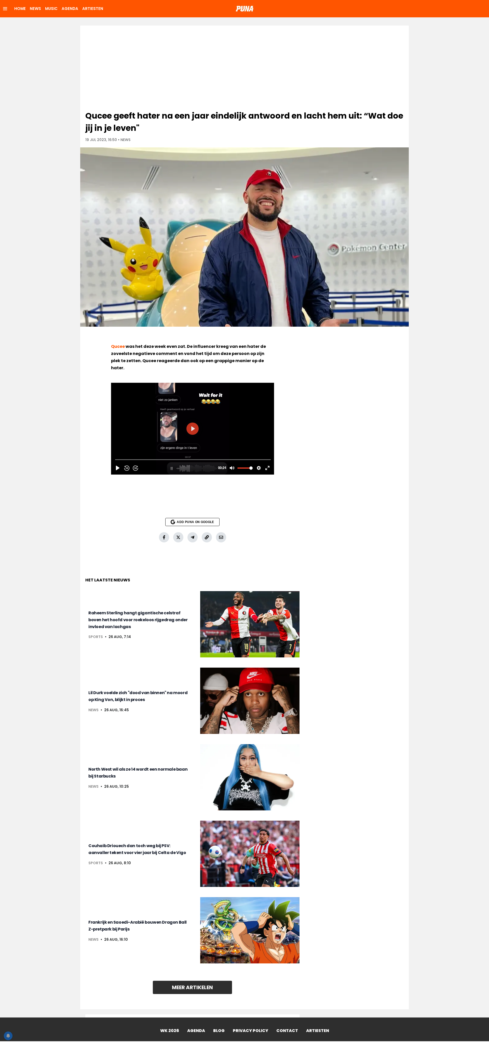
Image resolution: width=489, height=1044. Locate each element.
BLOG (219, 1031)
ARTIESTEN (92, 8)
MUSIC (51, 8)
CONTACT (287, 1031)
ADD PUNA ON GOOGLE (195, 522)
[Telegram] (192, 537)
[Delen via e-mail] (221, 537)
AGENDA (70, 8)
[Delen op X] (178, 537)
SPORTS (95, 636)
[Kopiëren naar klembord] (207, 537)
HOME (20, 8)
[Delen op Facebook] (164, 537)
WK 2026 (169, 1031)
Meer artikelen (192, 987)
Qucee (118, 346)
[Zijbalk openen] (5, 9)
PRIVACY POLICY (250, 1031)
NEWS (35, 8)
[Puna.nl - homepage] (244, 8)
